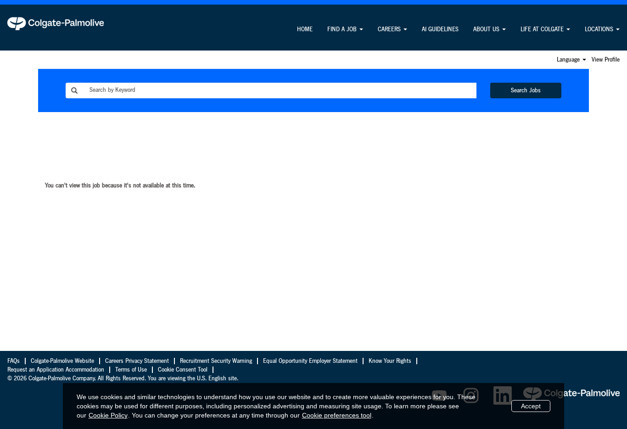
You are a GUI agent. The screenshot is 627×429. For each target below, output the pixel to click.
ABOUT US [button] (487, 29)
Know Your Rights (390, 361)
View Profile (606, 59)
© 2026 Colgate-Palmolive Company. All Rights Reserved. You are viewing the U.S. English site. (122, 378)
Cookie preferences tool (336, 415)
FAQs (13, 361)
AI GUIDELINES (440, 29)
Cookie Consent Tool (182, 370)
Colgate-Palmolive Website (62, 361)
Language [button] (569, 59)
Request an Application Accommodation (55, 370)
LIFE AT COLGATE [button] (543, 29)
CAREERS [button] (390, 29)
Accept (531, 406)
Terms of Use (131, 370)
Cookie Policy (108, 415)
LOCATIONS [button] (600, 29)
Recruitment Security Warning (216, 361)
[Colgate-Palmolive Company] (55, 23)
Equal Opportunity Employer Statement (310, 361)
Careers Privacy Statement (137, 361)
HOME (305, 29)
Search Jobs (526, 90)
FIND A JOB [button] (342, 29)
